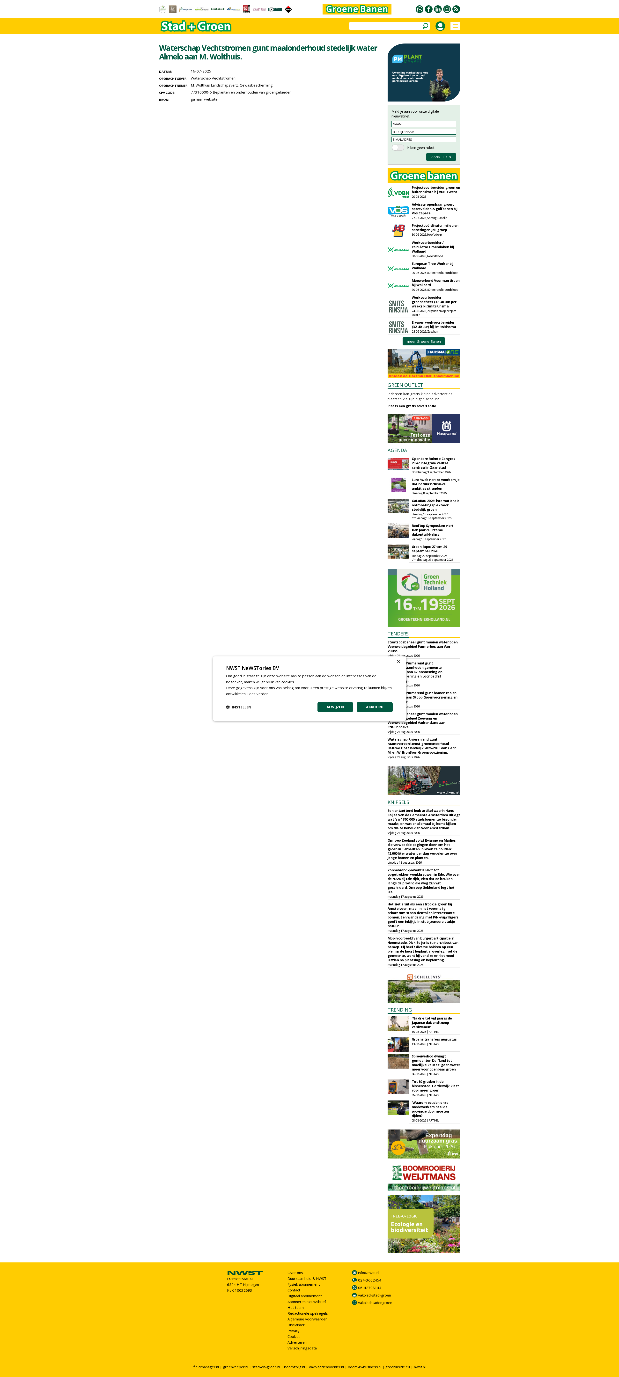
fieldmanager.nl (206, 1366)
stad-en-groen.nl (266, 1366)
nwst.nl (420, 1366)
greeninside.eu (397, 1366)
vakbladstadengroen (375, 1302)
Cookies (294, 1336)
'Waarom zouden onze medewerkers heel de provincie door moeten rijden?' (430, 1109)
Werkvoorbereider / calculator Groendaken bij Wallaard (433, 247)
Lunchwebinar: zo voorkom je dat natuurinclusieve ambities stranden (436, 484)
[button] (238, 707)
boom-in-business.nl (364, 1366)
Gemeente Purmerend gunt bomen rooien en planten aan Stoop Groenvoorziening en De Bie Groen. (422, 697)
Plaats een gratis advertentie (412, 406)
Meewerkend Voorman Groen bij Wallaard (436, 282)
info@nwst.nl (368, 1272)
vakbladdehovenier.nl (326, 1366)
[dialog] (309, 688)
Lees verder (257, 693)
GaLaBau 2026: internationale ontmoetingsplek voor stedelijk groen (435, 505)
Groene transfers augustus (434, 1039)
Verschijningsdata (302, 1348)
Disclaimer (296, 1324)
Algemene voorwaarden (307, 1319)
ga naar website (204, 99)
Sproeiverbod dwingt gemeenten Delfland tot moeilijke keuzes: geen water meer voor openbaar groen (436, 1062)
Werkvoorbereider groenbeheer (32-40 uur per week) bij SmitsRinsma (434, 301)
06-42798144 (369, 1287)
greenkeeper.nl (235, 1366)
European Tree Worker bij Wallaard (432, 265)
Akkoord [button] (374, 707)
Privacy (293, 1330)
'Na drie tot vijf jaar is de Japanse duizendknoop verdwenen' (432, 1022)
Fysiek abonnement (303, 1284)
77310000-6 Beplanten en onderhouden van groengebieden (241, 92)
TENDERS (398, 633)
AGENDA (397, 450)
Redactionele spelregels (307, 1313)
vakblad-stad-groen (374, 1295)
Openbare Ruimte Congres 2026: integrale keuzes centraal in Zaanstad (433, 463)
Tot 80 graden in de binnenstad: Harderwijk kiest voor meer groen (435, 1086)
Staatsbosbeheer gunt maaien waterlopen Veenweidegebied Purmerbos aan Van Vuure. (423, 646)
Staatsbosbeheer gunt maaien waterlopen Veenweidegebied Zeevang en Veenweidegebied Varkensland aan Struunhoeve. (423, 720)
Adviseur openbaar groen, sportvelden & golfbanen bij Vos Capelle (434, 208)
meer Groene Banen (424, 341)
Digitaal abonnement (304, 1295)
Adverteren (297, 1342)
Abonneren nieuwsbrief (306, 1301)
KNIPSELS (398, 802)
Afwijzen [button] (335, 707)
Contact (293, 1290)
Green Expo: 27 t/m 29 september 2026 (429, 548)
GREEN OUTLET (405, 385)
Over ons (295, 1272)
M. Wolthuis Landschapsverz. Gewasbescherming (232, 85)
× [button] (398, 662)
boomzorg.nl (294, 1366)
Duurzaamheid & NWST (306, 1278)
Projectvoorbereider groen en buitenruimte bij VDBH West (436, 189)
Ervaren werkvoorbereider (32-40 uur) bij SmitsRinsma (434, 324)
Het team (295, 1307)
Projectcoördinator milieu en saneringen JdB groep (435, 227)
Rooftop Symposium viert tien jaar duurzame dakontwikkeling (433, 530)
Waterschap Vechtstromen (213, 78)
